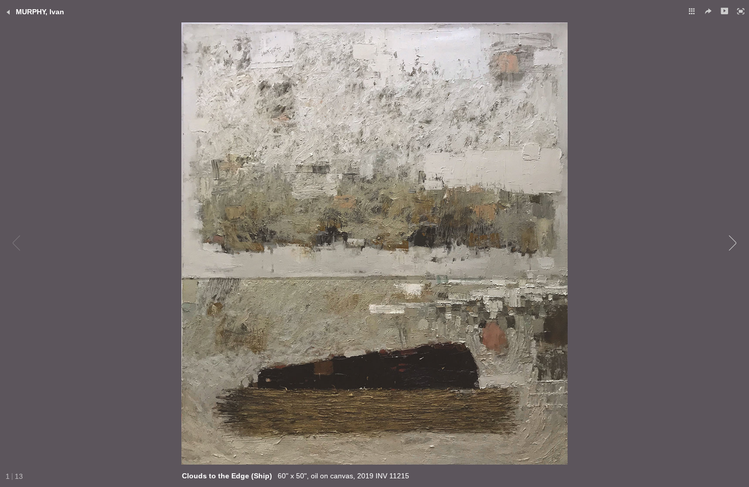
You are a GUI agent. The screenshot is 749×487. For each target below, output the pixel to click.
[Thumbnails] (692, 11)
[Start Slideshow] (724, 11)
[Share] (708, 11)
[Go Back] (8, 12)
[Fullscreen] (741, 11)
